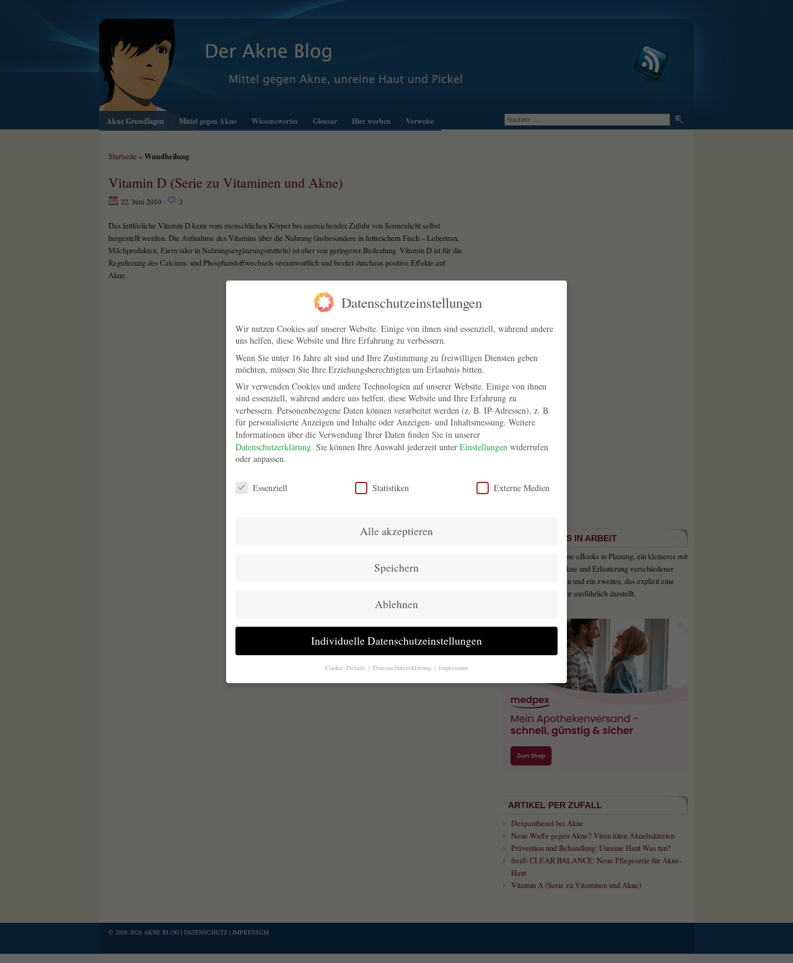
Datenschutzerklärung (273, 447)
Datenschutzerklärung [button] (403, 667)
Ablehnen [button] (396, 604)
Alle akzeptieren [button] (396, 531)
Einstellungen (483, 447)
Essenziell (270, 487)
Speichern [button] (396, 567)
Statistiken (390, 487)
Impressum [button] (453, 667)
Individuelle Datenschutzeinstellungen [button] (396, 641)
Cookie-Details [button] (346, 667)
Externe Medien (522, 487)
